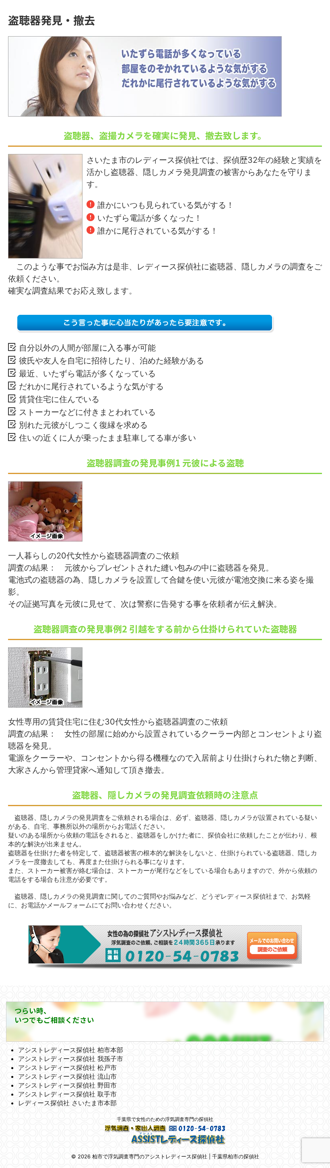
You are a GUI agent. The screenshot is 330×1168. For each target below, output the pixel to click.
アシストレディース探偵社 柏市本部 (70, 1050)
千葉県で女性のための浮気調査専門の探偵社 (165, 1119)
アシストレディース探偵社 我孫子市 (70, 1059)
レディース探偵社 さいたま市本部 (67, 1103)
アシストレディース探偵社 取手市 (67, 1094)
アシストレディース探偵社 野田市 (67, 1085)
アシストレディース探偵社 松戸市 (67, 1067)
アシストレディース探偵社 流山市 (67, 1076)
